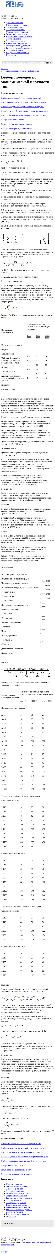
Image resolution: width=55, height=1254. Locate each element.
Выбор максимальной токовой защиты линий (21, 98)
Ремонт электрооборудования (19, 48)
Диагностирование (14, 23)
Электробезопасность (15, 29)
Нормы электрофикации (17, 43)
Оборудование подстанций (18, 46)
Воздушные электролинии (17, 53)
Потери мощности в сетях (12, 120)
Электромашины (13, 39)
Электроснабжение (14, 50)
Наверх (4, 1252)
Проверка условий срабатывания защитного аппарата (24, 111)
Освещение (11, 55)
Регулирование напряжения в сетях (16, 124)
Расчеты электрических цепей (19, 36)
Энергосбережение (14, 27)
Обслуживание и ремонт (17, 25)
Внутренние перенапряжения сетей (16, 128)
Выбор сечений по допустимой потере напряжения (23, 102)
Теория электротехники (16, 34)
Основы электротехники (17, 32)
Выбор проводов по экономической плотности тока (23, 115)
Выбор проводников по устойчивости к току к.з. (22, 107)
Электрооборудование (16, 41)
